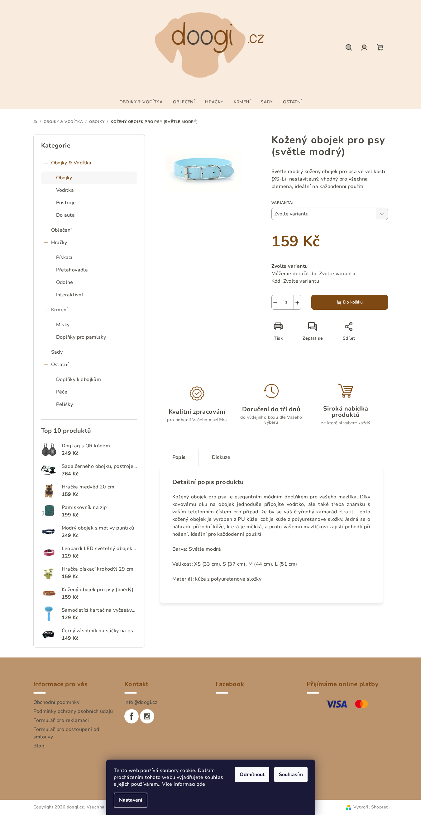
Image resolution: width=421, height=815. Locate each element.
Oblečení (61, 230)
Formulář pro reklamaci (61, 720)
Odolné (64, 282)
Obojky (64, 177)
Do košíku (353, 302)
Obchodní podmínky (56, 702)
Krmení (59, 309)
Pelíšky (64, 404)
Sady (57, 352)
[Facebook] (131, 716)
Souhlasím (291, 774)
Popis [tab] (179, 457)
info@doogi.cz (140, 702)
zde (201, 784)
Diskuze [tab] (221, 457)
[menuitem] (141, 102)
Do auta (65, 215)
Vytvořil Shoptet (370, 807)
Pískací (64, 257)
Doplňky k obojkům (78, 379)
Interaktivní (69, 294)
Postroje (66, 202)
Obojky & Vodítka (71, 162)
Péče (62, 392)
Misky (63, 324)
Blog (39, 745)
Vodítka (65, 190)
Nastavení (130, 800)
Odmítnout (252, 774)
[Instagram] (147, 716)
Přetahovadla (72, 269)
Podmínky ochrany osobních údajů (73, 711)
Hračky (59, 242)
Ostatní (60, 364)
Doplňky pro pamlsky (81, 337)
